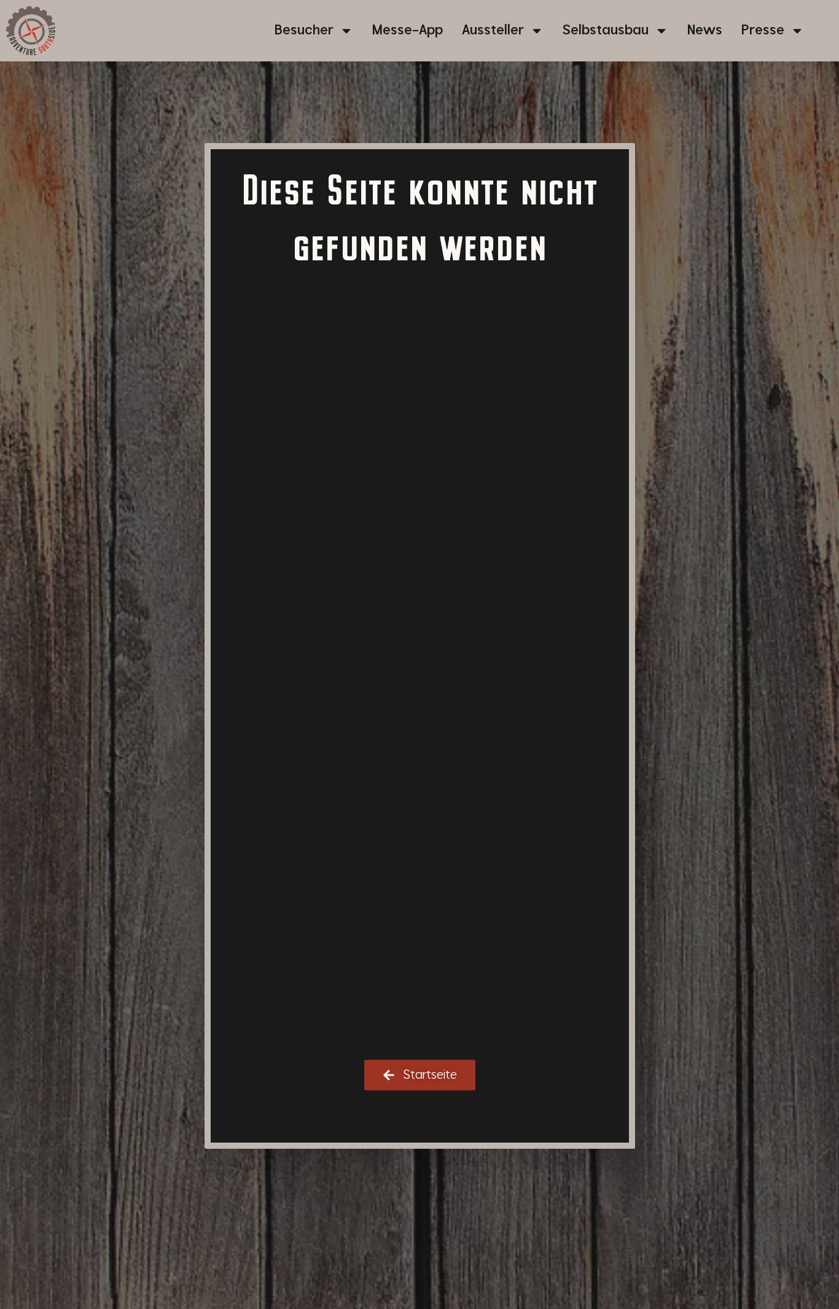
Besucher (304, 30)
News (704, 30)
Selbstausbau (606, 30)
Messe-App (407, 30)
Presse (762, 30)
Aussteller (493, 30)
